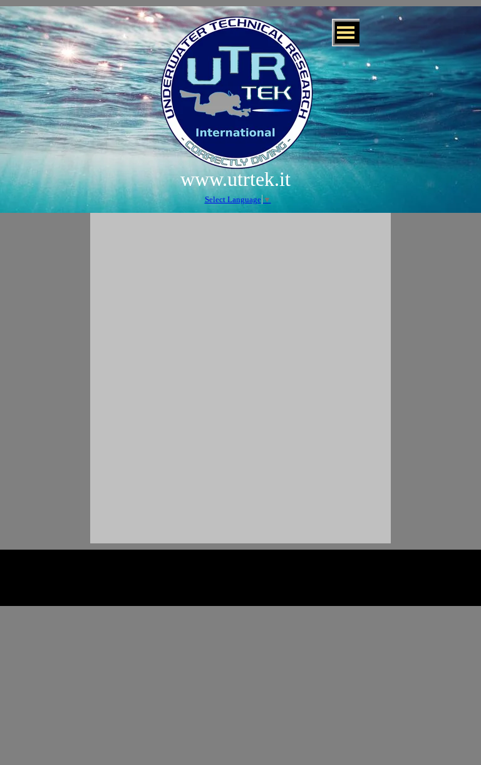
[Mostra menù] (345, 32)
